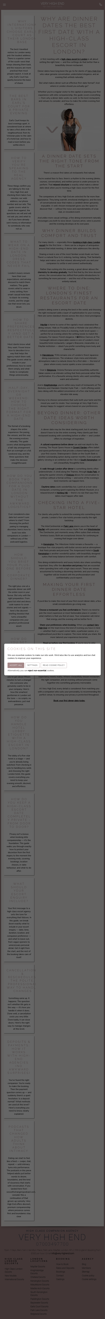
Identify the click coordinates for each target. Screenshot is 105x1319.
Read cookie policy (54, 665)
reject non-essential (37, 670)
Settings (32, 665)
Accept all (16, 665)
